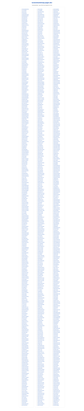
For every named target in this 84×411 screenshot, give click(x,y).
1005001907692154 (56, 361)
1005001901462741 (41, 222)
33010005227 (24, 341)
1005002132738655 (41, 116)
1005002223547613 (25, 284)
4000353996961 (40, 26)
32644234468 (55, 394)
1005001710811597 (41, 156)
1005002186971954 (56, 209)
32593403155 (55, 296)
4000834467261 (40, 154)
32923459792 (24, 372)
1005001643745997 (25, 364)
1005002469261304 (56, 205)
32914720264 (55, 259)
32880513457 (40, 305)
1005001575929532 (25, 43)
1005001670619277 (56, 234)
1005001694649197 (56, 58)
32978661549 (55, 402)
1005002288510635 (56, 75)
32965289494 (24, 394)
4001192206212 (24, 222)
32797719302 (24, 211)
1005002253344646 (41, 242)
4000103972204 (24, 264)
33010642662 (55, 48)
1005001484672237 (41, 217)
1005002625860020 (25, 152)
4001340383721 (56, 393)
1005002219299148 (25, 348)
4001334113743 (40, 299)
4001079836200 (24, 140)
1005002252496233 (41, 38)
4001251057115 (55, 74)
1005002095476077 (25, 78)
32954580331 (55, 230)
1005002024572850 (41, 193)
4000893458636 (25, 137)
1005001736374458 (25, 186)
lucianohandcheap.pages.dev (42, 2)
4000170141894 (55, 279)
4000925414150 (56, 401)
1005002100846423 (56, 251)
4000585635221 (24, 271)
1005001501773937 (56, 246)
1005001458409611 (25, 345)
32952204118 (55, 255)
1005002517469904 (25, 316)
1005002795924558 (25, 54)
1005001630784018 (41, 50)
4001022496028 (24, 235)
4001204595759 (56, 64)
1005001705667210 (25, 256)
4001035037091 (40, 168)
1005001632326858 (41, 369)
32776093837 (24, 319)
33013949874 (55, 156)
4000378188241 (56, 270)
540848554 (55, 63)
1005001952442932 (56, 148)
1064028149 (55, 108)
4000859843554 (40, 68)
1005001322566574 (41, 56)
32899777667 (40, 349)
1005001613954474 (56, 31)
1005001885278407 (56, 146)
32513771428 (24, 390)
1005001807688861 (25, 190)
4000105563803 (24, 401)
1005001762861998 (41, 304)
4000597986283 (24, 270)
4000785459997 (56, 35)
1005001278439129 (56, 47)
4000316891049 (24, 17)
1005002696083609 (41, 348)
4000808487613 (40, 54)
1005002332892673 (41, 223)
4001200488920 (24, 291)
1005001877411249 (56, 372)
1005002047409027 (41, 360)
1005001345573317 (25, 307)
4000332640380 (25, 354)
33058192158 (55, 22)
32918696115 (40, 214)
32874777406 (55, 112)
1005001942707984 (56, 368)
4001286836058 (24, 238)
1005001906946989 (25, 55)
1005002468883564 (25, 247)
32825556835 (24, 72)
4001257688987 (24, 378)
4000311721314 (40, 60)
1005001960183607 (41, 75)
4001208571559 (56, 51)
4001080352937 (24, 168)
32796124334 (55, 336)
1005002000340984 (25, 393)
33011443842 (24, 56)
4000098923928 (25, 362)
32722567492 (24, 60)
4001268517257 (56, 403)
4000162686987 (56, 398)
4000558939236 (40, 374)
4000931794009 (24, 144)
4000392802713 (40, 395)
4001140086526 (56, 397)
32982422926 (24, 119)
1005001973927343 (56, 390)
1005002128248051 (56, 271)
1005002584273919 (56, 125)
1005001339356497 (41, 270)
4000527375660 (56, 67)
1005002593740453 (56, 190)
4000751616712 (24, 181)
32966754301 (55, 272)
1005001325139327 (41, 67)
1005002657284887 (41, 141)
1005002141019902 (25, 202)
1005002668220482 (56, 312)
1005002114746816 (25, 160)
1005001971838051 (56, 25)
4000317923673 (24, 320)
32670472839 (24, 199)
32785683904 (40, 136)
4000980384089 (40, 320)
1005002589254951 (56, 202)
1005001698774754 (56, 399)
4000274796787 (40, 186)
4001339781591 (40, 373)
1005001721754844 (41, 97)
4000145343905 (56, 99)
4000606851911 (40, 258)
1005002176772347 (25, 132)
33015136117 (55, 324)
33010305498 (40, 350)
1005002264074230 (25, 14)
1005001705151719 (56, 360)
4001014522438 (24, 164)
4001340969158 (56, 222)
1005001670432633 (25, 353)
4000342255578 (56, 150)
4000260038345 (25, 128)
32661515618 (40, 13)
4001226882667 (56, 275)
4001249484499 (24, 311)
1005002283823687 (41, 79)
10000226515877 (40, 125)
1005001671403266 (41, 47)
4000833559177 (56, 354)
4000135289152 (24, 283)
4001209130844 (24, 105)
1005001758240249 (25, 361)
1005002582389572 (56, 78)
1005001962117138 (56, 123)
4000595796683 (24, 21)
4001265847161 (55, 71)
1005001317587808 (41, 221)
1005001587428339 (25, 296)
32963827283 (40, 328)
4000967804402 (56, 315)
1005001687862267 (41, 91)
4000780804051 (24, 328)
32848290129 (40, 296)
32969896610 (55, 226)
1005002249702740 (56, 309)
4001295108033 (56, 111)
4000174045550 (40, 398)
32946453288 (55, 378)
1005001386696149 (56, 242)
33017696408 (40, 307)
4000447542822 (40, 247)
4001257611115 (40, 262)
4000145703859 (56, 140)
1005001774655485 (41, 255)
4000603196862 (24, 275)
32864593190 (55, 79)
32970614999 (55, 76)
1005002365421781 (25, 108)
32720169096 (40, 10)
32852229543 (40, 80)
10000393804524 (25, 34)
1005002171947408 (41, 280)
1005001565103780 (56, 170)
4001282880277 (40, 252)
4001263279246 (40, 250)
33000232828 (40, 113)
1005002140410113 (41, 209)
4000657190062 (24, 50)
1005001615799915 (56, 174)
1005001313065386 (41, 226)
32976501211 (55, 292)
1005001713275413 (41, 352)
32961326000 (24, 297)
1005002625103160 (56, 30)
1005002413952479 (56, 120)
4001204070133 (40, 206)
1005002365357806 (41, 361)
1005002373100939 (25, 377)
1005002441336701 (25, 79)
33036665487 (24, 146)
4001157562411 (55, 263)
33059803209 (55, 34)
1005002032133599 (56, 100)
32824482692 (55, 21)
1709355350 (40, 39)
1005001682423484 (41, 173)
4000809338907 (40, 111)
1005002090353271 (41, 165)
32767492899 (40, 235)
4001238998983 (56, 215)
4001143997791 (24, 103)
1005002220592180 (56, 83)
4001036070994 (24, 332)
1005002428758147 (25, 325)
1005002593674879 (56, 124)
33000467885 (55, 364)
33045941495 (24, 288)
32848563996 (24, 112)
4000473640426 (40, 397)
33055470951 (24, 254)
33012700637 (55, 56)
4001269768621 (56, 210)
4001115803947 (55, 218)
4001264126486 (40, 213)
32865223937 (55, 311)
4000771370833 (56, 157)
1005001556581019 (41, 313)
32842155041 (55, 338)
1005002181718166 (25, 336)
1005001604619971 (25, 386)
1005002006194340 (56, 39)
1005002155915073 (56, 13)
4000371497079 (24, 107)
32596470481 (24, 27)
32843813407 (24, 165)
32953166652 (55, 162)
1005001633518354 (41, 267)
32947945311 (24, 29)
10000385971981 (40, 153)
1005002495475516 (56, 117)
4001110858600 (40, 316)
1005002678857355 (56, 252)
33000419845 (24, 197)
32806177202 (40, 103)
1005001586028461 (56, 104)
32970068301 (55, 164)
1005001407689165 (25, 369)
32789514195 (40, 164)
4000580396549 (56, 92)
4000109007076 (40, 284)
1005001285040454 (25, 35)
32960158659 (24, 84)
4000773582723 (56, 87)
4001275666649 (40, 243)
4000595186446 (56, 385)
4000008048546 (25, 173)
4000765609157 (24, 344)
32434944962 (40, 133)
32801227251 (40, 389)
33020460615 (55, 280)
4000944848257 (56, 346)
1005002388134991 (41, 317)
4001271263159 (40, 263)
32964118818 (55, 96)
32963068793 (55, 84)
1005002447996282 (41, 403)
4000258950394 (25, 219)
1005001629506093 (25, 97)
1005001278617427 (41, 177)
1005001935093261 (41, 74)
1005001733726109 (41, 99)
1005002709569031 (41, 174)
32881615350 (40, 72)
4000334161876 (56, 172)
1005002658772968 (41, 210)
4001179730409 (24, 352)
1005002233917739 (41, 399)
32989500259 (55, 178)
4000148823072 (24, 324)
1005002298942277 (41, 246)
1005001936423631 (25, 403)
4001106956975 (40, 145)
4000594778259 (24, 63)
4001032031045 (56, 235)
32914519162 (24, 402)
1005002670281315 (56, 141)
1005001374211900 (41, 92)
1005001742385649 (25, 209)
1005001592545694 (25, 210)
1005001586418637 (25, 96)
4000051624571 (40, 218)
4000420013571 (56, 193)
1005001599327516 (25, 121)
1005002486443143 (41, 230)
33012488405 (55, 299)
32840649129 (24, 92)
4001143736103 (24, 267)
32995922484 (55, 254)
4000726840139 (40, 42)
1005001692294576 (25, 30)
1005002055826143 (41, 59)
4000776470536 (40, 35)
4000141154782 (24, 356)
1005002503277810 (41, 340)
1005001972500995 (25, 195)
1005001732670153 (25, 38)
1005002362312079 (56, 161)
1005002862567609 (41, 325)
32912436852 (24, 213)
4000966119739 (56, 153)
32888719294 (55, 154)
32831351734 (55, 152)
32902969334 (24, 268)
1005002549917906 (56, 291)
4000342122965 (40, 248)
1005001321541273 (25, 321)
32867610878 (40, 129)
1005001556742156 (56, 169)
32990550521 (24, 70)
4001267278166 (40, 211)
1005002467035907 (25, 239)
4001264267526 (40, 101)
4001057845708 (56, 283)
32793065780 (24, 349)
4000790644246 (40, 64)
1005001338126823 (25, 308)
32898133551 (55, 26)
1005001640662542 (56, 165)
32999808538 (24, 39)
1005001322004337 (56, 305)
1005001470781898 (41, 301)
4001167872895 (24, 19)
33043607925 (40, 140)
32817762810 (24, 397)
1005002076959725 (25, 59)
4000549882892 (56, 113)
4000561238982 (24, 357)
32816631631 (55, 284)
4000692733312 (40, 308)
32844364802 (24, 76)
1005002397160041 (25, 262)
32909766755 (55, 38)
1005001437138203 (56, 211)
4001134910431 (24, 398)
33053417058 (40, 266)
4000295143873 (24, 365)
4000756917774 (40, 52)
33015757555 (24, 172)
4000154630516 (56, 238)
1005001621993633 (25, 338)
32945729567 (24, 156)
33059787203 (24, 303)
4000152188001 (40, 271)
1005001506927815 (41, 182)
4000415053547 (40, 137)
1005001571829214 (56, 382)
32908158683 (55, 68)
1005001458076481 (41, 197)
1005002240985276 (41, 17)
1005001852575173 (56, 137)
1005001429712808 (25, 100)
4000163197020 (56, 59)
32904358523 (55, 304)
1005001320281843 (56, 262)
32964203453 (40, 166)
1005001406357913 (56, 221)
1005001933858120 (25, 340)
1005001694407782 (56, 168)
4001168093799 (24, 223)
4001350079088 (56, 405)
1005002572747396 (41, 15)
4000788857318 (40, 244)
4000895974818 (24, 99)
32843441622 (55, 366)
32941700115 (24, 312)
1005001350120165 (25, 272)
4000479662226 (40, 385)
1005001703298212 (41, 372)
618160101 (55, 70)
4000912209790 (24, 255)
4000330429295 (56, 128)
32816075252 (55, 198)
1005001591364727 (41, 231)
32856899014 (40, 329)
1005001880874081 (25, 64)
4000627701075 (56, 276)
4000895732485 (40, 55)
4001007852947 (24, 399)
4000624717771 (55, 206)
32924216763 (55, 46)
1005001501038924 (56, 201)
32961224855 (40, 341)
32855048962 (55, 297)
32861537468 (40, 401)
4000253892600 (56, 136)
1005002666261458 (25, 234)
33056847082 (55, 15)
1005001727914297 (25, 395)
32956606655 (24, 194)
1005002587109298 (41, 66)
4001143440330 (24, 405)
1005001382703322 (56, 391)
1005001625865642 (25, 215)
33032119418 (24, 47)
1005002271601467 (56, 207)
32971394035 (24, 315)
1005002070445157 (25, 154)
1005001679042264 (25, 309)
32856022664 (55, 72)
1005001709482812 (41, 365)
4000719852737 (40, 21)
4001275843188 (40, 195)
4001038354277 (24, 201)
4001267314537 (40, 169)
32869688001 (40, 291)
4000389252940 (40, 199)
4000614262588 (24, 23)
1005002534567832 (56, 55)
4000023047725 (24, 230)
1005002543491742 (25, 276)
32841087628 (40, 31)
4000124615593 (56, 247)
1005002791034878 (56, 194)
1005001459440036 (25, 206)
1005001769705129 (41, 370)
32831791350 (24, 11)
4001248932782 (40, 19)
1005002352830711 (41, 189)
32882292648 (24, 382)
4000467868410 (24, 88)
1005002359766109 (56, 173)
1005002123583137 (56, 42)
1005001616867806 (56, 358)
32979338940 (24, 62)
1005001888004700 (41, 357)
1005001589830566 (25, 150)
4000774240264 (40, 402)
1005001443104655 (41, 70)
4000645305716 (56, 231)
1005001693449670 (25, 15)
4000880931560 (40, 275)
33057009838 (40, 259)
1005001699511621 (25, 48)
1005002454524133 (41, 112)
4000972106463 (24, 161)
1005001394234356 (56, 288)
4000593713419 (56, 300)
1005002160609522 (56, 144)
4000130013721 (24, 46)
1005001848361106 (25, 252)
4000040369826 (56, 321)
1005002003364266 (25, 373)
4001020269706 (40, 333)
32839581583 (55, 345)
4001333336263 (56, 319)
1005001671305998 (25, 350)
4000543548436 (25, 374)
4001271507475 (55, 195)
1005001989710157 (41, 190)
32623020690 (55, 377)
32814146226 (55, 27)
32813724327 (55, 373)
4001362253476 (56, 50)
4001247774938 (40, 227)
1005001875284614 (25, 226)
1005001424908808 (25, 58)
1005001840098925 (56, 199)
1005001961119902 (41, 11)
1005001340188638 (25, 218)
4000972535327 (40, 30)
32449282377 (40, 117)
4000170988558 (56, 181)
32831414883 (55, 160)
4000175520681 (40, 25)
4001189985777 (24, 287)
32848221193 (55, 95)
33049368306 (24, 91)
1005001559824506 (25, 182)
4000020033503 (40, 288)
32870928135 (40, 215)
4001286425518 (56, 389)
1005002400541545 (56, 344)
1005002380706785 (41, 309)
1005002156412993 (41, 366)
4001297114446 (24, 52)
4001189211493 (55, 349)
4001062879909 (24, 162)
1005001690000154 (41, 14)
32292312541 (40, 362)
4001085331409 (24, 205)
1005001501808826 (25, 101)
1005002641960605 (25, 136)
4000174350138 (24, 317)
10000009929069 (41, 87)
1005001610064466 (41, 260)
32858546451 (40, 157)
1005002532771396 (56, 356)
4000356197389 (40, 148)
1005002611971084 (56, 320)
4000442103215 (56, 105)
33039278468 (55, 295)
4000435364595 (56, 357)
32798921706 (40, 344)
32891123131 (40, 203)
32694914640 (55, 11)
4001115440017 (40, 128)
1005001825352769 (25, 141)
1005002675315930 (41, 346)
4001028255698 (56, 182)
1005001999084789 (25, 185)
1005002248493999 (56, 352)
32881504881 (24, 385)
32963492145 (40, 381)
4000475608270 (24, 227)
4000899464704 (56, 107)
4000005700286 (56, 260)
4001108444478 (40, 264)
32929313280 (40, 354)
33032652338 (55, 386)
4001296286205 (56, 115)
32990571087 (40, 319)
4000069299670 (40, 303)
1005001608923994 (25, 95)
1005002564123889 (41, 23)
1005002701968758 (56, 158)
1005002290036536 (56, 227)
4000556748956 (40, 219)
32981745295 (24, 125)
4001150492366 (56, 214)
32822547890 (40, 124)
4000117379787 (24, 214)
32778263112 (55, 185)
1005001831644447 (56, 189)
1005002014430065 (56, 332)
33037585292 (24, 80)
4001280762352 (56, 287)
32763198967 (24, 251)
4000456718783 (40, 178)
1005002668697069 (25, 9)
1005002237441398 (25, 217)
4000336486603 (56, 9)
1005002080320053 (41, 78)
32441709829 (24, 10)
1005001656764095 (56, 166)
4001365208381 (56, 121)
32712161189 (55, 266)
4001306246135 (24, 193)
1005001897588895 (41, 83)
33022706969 (24, 231)
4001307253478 (24, 389)
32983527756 (40, 108)
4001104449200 (40, 95)
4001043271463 (40, 150)
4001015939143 (40, 239)
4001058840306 (24, 198)
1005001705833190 (56, 239)
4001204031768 (40, 356)
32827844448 (24, 243)
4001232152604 (56, 365)
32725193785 (24, 304)
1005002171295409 (41, 378)
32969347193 (40, 34)
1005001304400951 (41, 272)
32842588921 (55, 97)
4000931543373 (40, 324)
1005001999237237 (41, 338)
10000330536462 (41, 71)
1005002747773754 (25, 109)
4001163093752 (24, 145)
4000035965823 (25, 313)
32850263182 (24, 26)
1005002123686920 (25, 123)
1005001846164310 (25, 280)
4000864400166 (56, 374)
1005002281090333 (25, 75)
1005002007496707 (25, 116)
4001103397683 (40, 336)
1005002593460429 (56, 313)
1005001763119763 (41, 364)
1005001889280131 (41, 109)
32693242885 (40, 9)
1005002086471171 (56, 132)
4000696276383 (40, 251)
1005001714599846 (25, 158)
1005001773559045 (56, 337)
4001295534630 (56, 362)
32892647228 (55, 129)
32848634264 (24, 42)
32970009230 (24, 22)
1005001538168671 (25, 169)
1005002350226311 (25, 174)
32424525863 (24, 279)
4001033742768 (40, 332)
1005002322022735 (41, 256)
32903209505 (55, 186)
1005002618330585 (41, 84)
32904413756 (40, 185)
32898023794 (40, 198)
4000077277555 (24, 299)
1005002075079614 (41, 88)
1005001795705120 (56, 119)
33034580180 (40, 202)
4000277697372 (56, 267)
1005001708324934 (25, 242)
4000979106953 (24, 259)
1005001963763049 (41, 149)
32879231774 (40, 51)
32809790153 (55, 91)
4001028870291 (56, 52)
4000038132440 (24, 260)
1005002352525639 (56, 303)
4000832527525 (24, 250)
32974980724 (40, 391)
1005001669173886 (25, 117)
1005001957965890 (25, 74)
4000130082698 (24, 258)
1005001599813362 (25, 346)
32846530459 (40, 119)
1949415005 (55, 341)
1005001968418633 (41, 123)
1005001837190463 (41, 295)
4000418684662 (56, 116)
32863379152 (40, 120)
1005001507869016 (25, 266)
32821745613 (55, 29)
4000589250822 (56, 353)
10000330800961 (56, 223)
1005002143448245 (25, 301)
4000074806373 (24, 129)
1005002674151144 (56, 217)
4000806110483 (40, 377)
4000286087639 (56, 43)
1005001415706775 (25, 153)
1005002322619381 (41, 300)
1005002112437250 (56, 348)
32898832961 (40, 63)
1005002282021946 (41, 393)
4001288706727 (56, 381)
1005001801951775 (41, 205)
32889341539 (24, 178)
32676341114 (24, 333)
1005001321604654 (56, 149)
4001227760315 (24, 124)
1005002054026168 (41, 297)
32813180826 (40, 254)
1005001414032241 (25, 31)
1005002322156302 (56, 103)
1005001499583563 (56, 256)
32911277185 (24, 177)
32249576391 (24, 157)
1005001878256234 (41, 238)
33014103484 (40, 96)
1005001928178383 (41, 390)
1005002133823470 (56, 301)
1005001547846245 (56, 244)
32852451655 (40, 152)
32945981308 (40, 107)
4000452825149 (24, 66)
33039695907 (40, 321)
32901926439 (55, 307)
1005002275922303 (41, 268)
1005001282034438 (41, 386)
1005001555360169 (56, 248)
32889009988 (40, 368)
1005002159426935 (56, 60)
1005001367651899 (25, 170)
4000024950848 (40, 100)
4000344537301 (56, 62)
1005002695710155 (56, 250)
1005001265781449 (41, 394)
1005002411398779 (25, 120)
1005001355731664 (41, 279)
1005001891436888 (56, 145)
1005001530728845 (41, 162)
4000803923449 (56, 10)
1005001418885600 (56, 369)
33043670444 (55, 333)
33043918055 (40, 144)
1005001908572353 (56, 219)
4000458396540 (56, 264)
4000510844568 (24, 300)
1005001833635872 (56, 80)
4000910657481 (56, 66)
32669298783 (24, 244)
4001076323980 (56, 101)
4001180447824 (56, 329)
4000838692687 (56, 14)
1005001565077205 (56, 395)
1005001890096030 (25, 113)
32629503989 (24, 295)
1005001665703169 (56, 17)
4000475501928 (24, 358)
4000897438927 (40, 181)
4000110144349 (40, 405)
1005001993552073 (25, 248)
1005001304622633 (25, 329)
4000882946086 (25, 83)
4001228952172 (56, 197)
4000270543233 (40, 146)
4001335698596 (40, 170)
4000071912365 (40, 18)
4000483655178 (24, 67)
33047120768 (40, 315)
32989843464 (40, 27)
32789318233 (24, 246)
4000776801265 (40, 48)
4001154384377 (40, 160)
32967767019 (40, 105)
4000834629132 (40, 172)
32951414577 (55, 18)
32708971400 (24, 305)
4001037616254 (24, 111)
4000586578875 (56, 23)
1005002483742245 (25, 115)
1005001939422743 (41, 358)
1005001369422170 (56, 340)
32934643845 (24, 13)
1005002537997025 (56, 88)
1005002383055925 (25, 221)
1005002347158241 (56, 243)
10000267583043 (56, 258)
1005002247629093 (41, 43)
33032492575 (40, 276)
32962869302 (24, 381)
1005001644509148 (56, 350)
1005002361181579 (41, 46)
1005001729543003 (25, 189)
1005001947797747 (25, 203)
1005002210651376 (41, 194)
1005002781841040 (25, 292)
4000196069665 (24, 149)
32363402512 (55, 19)
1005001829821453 (41, 345)
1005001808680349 (56, 317)
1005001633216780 (56, 177)
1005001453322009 (25, 370)
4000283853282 (56, 370)
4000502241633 (24, 133)
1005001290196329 (25, 104)
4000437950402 (40, 121)
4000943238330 (25, 87)
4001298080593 (40, 76)
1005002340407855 (56, 133)
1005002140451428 (41, 283)
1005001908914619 (25, 360)
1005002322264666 (56, 316)
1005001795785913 (25, 207)
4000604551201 (40, 58)
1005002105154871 (41, 311)
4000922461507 (40, 22)
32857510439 (40, 292)
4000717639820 (56, 203)
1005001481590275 (41, 115)
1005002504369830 (41, 234)
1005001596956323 (41, 337)
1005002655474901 (41, 62)
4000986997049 (40, 104)
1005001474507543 (25, 263)
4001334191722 (40, 158)
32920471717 (55, 308)
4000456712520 (56, 213)
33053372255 (24, 166)
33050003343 (55, 325)
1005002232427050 (25, 25)
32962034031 (40, 161)
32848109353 (40, 207)
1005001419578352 (25, 368)
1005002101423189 (41, 382)
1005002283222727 (41, 312)
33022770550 (24, 337)
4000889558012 (40, 29)
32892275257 (55, 268)
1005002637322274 (41, 353)
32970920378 (24, 68)
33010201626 (24, 71)
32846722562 (40, 132)
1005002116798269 (56, 54)
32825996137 (55, 109)
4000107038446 (24, 391)
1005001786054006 (56, 328)
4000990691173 (40, 287)
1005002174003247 (41, 201)
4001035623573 (24, 18)
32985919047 (24, 148)
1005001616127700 (25, 51)
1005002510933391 (25, 366)
